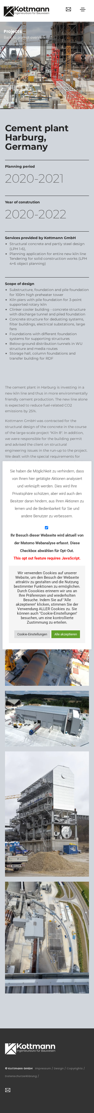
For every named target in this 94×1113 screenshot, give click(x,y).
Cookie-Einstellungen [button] (32, 634)
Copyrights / (76, 1068)
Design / (60, 1068)
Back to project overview (24, 37)
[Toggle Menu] (82, 9)
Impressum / (44, 1068)
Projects (13, 31)
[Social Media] (68, 9)
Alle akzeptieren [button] (65, 634)
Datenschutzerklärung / (22, 1076)
